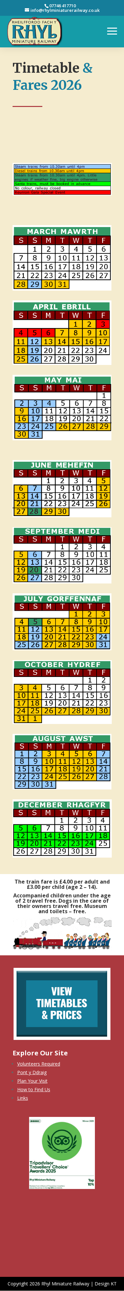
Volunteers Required (38, 1064)
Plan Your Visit (32, 1081)
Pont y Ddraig (32, 1072)
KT (114, 1283)
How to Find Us (33, 1089)
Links (22, 1098)
